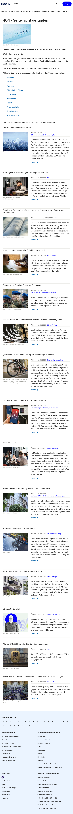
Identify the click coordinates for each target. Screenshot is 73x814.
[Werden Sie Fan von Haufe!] (3, 777)
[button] (67, 4)
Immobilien (11, 98)
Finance (10, 86)
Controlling (11, 94)
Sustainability (13, 115)
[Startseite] (6, 3)
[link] (4, 11)
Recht (9, 102)
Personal (10, 77)
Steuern (10, 81)
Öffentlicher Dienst (15, 90)
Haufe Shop (54, 68)
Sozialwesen (12, 111)
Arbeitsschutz (13, 107)
